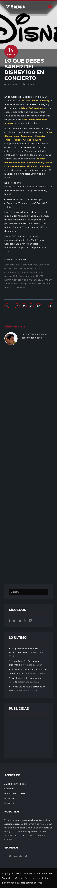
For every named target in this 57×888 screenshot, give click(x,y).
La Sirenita (22, 272)
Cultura (30, 84)
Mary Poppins (37, 272)
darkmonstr (13, 84)
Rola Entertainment (24, 276)
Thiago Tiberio (29, 283)
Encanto (24, 268)
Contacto (9, 788)
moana (8, 276)
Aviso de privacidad (15, 784)
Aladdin (24, 264)
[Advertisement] (28, 469)
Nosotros (9, 798)
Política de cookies (14, 793)
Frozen (33, 268)
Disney (33, 264)
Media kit (9, 803)
